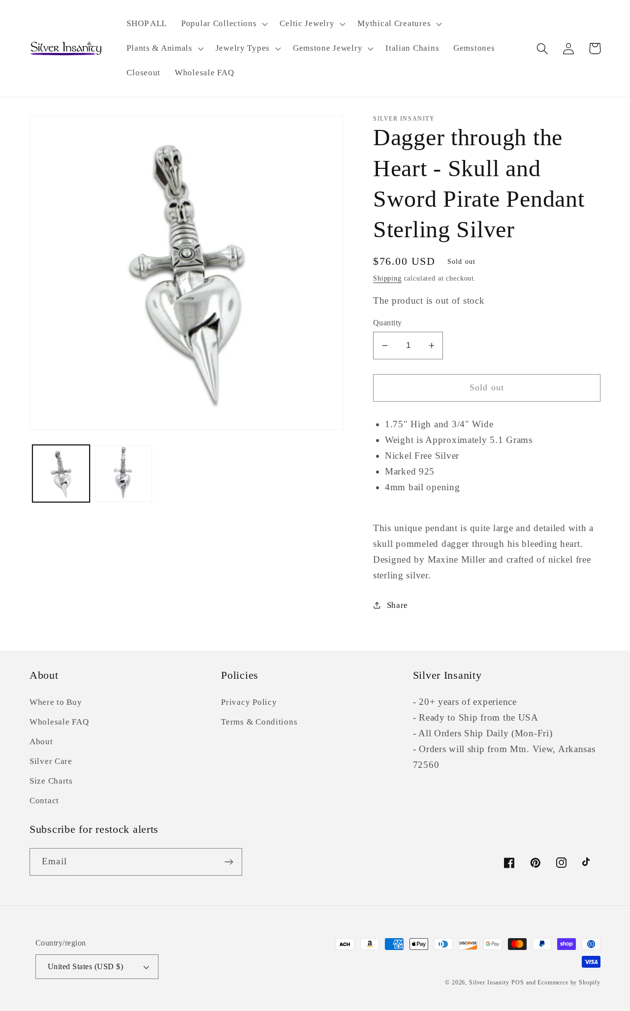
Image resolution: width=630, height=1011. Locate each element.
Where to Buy (56, 702)
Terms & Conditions (259, 722)
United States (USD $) (85, 966)
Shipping (387, 278)
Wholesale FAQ (59, 722)
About (41, 741)
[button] (223, 24)
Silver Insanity (489, 982)
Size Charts (51, 781)
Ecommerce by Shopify (568, 982)
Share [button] (397, 605)
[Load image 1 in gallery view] (61, 473)
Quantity (387, 322)
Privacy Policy (249, 702)
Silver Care (51, 761)
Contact (44, 800)
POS (517, 982)
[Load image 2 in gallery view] (124, 473)
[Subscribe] (229, 862)
